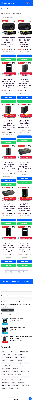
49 (21, 272)
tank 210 (4, 388)
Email (4, 296)
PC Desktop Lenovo (25, 377)
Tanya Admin (9, 59)
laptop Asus (12, 360)
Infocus (16, 357)
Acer (8, 351)
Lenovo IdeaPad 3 (19, 365)
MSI (28, 371)
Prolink (20, 379)
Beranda (3, 9)
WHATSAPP (6, 281)
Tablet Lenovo (25, 385)
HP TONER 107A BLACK (7, 357)
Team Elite (10, 388)
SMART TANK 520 (6, 385)
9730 (3, 351)
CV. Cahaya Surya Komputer (19, 397)
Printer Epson (13, 379)
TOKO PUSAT (26, 281)
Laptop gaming (21, 360)
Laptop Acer (4, 360)
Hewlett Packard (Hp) (17, 354)
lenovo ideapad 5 (6, 368)
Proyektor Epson (5, 382)
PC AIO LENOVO (5, 377)
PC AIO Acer (10, 374)
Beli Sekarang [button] (8, 97)
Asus (17, 351)
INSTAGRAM (15, 281)
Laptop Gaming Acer (6, 363)
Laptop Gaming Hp (18, 363)
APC (12, 351)
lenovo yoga (15, 368)
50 (24, 272)
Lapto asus (23, 357)
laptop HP (27, 363)
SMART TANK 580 (16, 385)
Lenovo (11, 365)
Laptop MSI (4, 365)
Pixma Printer (5, 379)
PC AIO (3, 374)
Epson (9, 354)
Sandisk (13, 382)
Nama (4, 290)
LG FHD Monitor (5, 371)
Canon (3, 354)
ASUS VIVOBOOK (24, 351)
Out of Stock (8, 56)
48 (18, 272)
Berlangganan (7, 310)
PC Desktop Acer (15, 377)
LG (20, 368)
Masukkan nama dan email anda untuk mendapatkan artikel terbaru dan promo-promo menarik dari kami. (15, 304)
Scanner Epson (21, 382)
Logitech (23, 371)
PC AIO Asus (18, 374)
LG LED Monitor (15, 371)
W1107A (17, 388)
